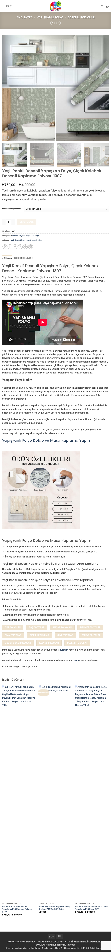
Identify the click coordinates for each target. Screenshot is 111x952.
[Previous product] (58, 23)
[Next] (103, 87)
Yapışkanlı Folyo (50, 17)
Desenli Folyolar (81, 17)
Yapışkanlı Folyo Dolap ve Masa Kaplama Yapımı (47, 440)
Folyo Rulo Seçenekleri (11, 209)
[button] (7, 6)
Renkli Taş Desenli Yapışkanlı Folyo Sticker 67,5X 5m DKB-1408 (55, 907)
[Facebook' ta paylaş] (10, 246)
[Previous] (8, 87)
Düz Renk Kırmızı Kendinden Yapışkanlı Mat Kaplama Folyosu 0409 (17, 909)
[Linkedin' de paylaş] (30, 246)
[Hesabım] (102, 6)
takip (76, 660)
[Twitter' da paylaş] (15, 246)
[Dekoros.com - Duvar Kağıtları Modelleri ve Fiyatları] (55, 6)
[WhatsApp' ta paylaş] (4, 246)
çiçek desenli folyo (17, 240)
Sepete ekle (27, 222)
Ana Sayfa (24, 17)
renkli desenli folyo (33, 240)
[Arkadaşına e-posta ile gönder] (20, 246)
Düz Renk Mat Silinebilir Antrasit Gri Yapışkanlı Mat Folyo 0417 (91, 907)
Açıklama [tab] (7, 258)
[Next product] (52, 23)
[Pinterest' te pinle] (25, 246)
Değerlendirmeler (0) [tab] (24, 258)
